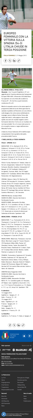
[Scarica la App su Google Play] (30, 336)
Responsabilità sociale (7, 389)
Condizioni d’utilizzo (14, 414)
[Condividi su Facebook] (5, 60)
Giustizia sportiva (22, 380)
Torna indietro (11, 10)
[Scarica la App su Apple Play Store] (24, 336)
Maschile (3, 396)
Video (25, 398)
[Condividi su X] (10, 60)
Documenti (20, 382)
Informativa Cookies (6, 415)
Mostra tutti (25, 345)
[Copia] (19, 60)
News (2, 406)
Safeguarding (21, 385)
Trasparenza (5, 387)
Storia (3, 380)
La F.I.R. (3, 377)
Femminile (4, 398)
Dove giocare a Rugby (23, 377)
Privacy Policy (24, 414)
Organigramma (5, 382)
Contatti (19, 389)
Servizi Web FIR (21, 387)
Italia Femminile (10, 55)
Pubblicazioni (27, 401)
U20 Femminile (5, 403)
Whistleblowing (17, 415)
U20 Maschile (5, 401)
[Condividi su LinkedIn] (14, 60)
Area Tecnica (5, 385)
